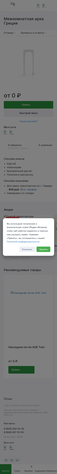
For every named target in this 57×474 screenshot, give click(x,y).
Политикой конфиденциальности (23, 241)
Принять (43, 249)
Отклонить (27, 249)
